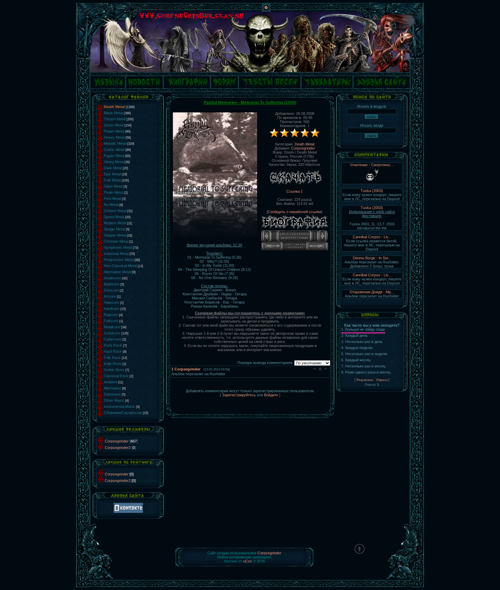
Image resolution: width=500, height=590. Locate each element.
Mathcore (111, 284)
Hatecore (111, 302)
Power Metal (114, 131)
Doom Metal (113, 125)
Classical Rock (116, 376)
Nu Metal (111, 205)
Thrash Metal (115, 119)
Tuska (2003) (372, 191)
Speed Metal (114, 217)
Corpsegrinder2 (118, 448)
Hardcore (111, 309)
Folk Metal (112, 180)
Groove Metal (115, 211)
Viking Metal (113, 162)
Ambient (110, 382)
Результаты (364, 380)
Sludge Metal (114, 229)
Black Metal (113, 113)
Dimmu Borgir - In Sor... (372, 258)
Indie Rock (112, 364)
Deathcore (112, 278)
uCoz (247, 561)
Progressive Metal (119, 260)
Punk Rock (113, 345)
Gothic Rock (114, 370)
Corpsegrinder (117, 441)
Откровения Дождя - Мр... (372, 292)
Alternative (112, 388)
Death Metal (114, 107)
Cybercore (112, 339)
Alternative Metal (117, 272)
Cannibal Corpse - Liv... (372, 237)
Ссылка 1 (294, 191)
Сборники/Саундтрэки (123, 413)
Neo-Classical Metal (120, 266)
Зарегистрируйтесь (239, 395)
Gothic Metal (114, 150)
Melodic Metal (115, 143)
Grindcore (112, 333)
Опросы (381, 380)
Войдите (271, 395)
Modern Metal (115, 223)
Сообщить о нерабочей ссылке (294, 212)
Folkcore (111, 321)
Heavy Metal (114, 137)
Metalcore (112, 327)
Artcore (110, 296)
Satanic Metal (115, 235)
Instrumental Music (119, 406)
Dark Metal (113, 168)
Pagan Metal (114, 156)
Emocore (111, 290)
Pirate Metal (113, 192)
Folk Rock (112, 357)
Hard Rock (113, 351)
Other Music (114, 400)
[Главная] (266, 10)
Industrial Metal (116, 253)
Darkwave (112, 394)
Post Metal (112, 198)
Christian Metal (116, 241)
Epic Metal (112, 174)
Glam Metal (113, 186)
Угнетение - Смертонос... (372, 165)
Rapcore (111, 315)
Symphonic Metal (118, 247)
